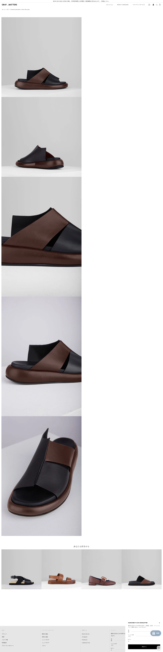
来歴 (3, 637)
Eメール (112, 649)
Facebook (84, 639)
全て (8, 9)
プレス (44, 645)
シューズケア (45, 639)
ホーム (3, 9)
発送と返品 (45, 637)
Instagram (84, 637)
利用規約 (4, 642)
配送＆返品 (45, 634)
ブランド (4, 634)
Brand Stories (86, 634)
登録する (144, 646)
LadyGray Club (86, 642)
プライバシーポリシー (8, 645)
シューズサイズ (114, 644)
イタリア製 (5, 639)
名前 (111, 639)
